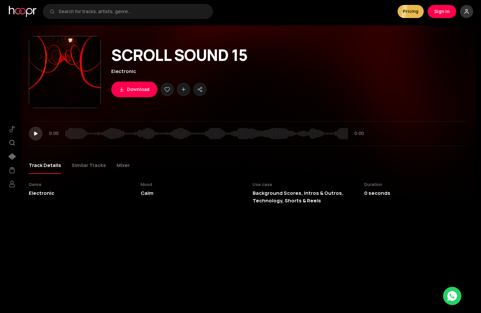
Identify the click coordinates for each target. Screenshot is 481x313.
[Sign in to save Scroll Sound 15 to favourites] (167, 89)
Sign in (442, 11)
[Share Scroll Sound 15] (199, 89)
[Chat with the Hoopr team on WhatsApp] (452, 296)
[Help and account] (466, 11)
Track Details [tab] (45, 165)
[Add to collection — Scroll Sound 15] (183, 89)
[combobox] (132, 11)
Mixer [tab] (123, 165)
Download (138, 89)
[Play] (36, 133)
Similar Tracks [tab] (89, 165)
